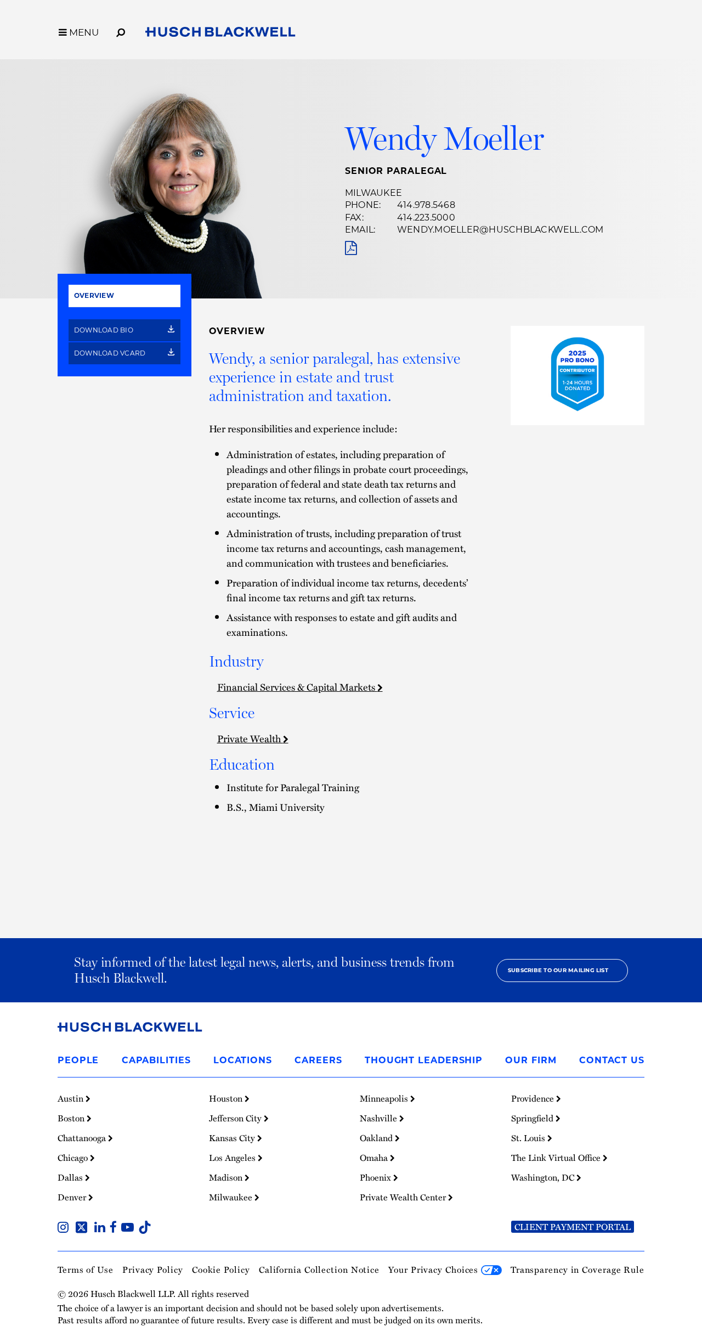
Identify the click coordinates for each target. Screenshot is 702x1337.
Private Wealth (250, 738)
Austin (72, 1098)
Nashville (379, 1118)
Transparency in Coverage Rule (577, 1269)
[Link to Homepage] (220, 34)
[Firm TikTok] (144, 1228)
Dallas (71, 1177)
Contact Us (611, 1060)
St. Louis (529, 1138)
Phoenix (376, 1177)
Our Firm (530, 1060)
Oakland (377, 1138)
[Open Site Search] (120, 30)
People (78, 1060)
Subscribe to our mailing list (558, 970)
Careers (318, 1060)
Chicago (74, 1158)
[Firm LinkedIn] (102, 1228)
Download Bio (104, 330)
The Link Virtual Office (557, 1158)
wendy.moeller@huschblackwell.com (500, 229)
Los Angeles (233, 1158)
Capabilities (156, 1060)
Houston (227, 1098)
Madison (227, 1177)
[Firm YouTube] (129, 1228)
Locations (242, 1060)
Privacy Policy (152, 1269)
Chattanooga (83, 1138)
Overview (94, 295)
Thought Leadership (424, 1060)
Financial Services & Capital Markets (297, 686)
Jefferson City (236, 1118)
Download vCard (111, 353)
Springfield (533, 1118)
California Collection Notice (319, 1269)
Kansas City (233, 1138)
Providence (533, 1098)
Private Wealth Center (404, 1197)
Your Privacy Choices (434, 1269)
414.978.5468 (426, 205)
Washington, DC (543, 1177)
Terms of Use (86, 1269)
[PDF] (350, 248)
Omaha (375, 1158)
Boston (72, 1118)
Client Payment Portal (572, 1227)
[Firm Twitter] (83, 1228)
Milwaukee (373, 193)
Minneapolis (385, 1098)
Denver (73, 1197)
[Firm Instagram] (65, 1228)
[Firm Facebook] (115, 1228)
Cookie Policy (221, 1269)
